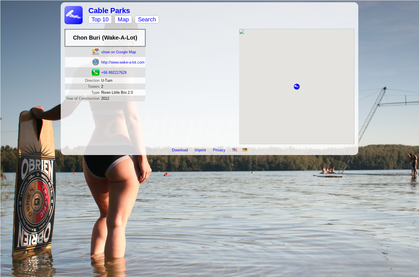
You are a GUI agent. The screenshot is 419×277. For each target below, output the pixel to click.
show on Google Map (118, 52)
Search (147, 19)
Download (180, 150)
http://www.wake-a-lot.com (123, 62)
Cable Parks (109, 10)
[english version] (234, 150)
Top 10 (100, 19)
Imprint (201, 150)
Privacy (220, 150)
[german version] (245, 150)
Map (123, 19)
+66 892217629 (114, 72)
